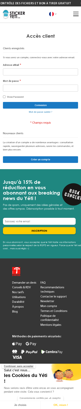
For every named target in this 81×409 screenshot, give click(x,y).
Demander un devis (24, 282)
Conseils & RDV (21, 287)
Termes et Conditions (53, 311)
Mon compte (48, 306)
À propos (18, 306)
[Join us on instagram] (50, 271)
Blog (15, 311)
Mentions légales (50, 325)
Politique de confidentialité (49, 318)
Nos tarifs (18, 292)
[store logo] (14, 14)
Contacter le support (53, 296)
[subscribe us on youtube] (30, 271)
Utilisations (19, 297)
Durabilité (18, 302)
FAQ (43, 282)
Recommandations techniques (52, 289)
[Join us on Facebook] (40, 271)
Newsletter (47, 301)
